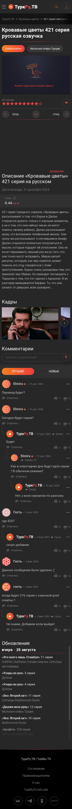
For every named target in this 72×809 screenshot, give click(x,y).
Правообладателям (36, 775)
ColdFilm (7, 662)
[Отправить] (66, 357)
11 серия (21, 698)
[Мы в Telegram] (30, 800)
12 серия (22, 709)
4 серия (18, 687)
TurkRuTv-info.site (36, 789)
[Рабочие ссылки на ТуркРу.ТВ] (54, 800)
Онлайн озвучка (37, 662)
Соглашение (36, 768)
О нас (36, 782)
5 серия (18, 675)
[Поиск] (56, 6)
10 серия (21, 720)
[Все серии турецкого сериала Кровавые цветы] (36, 114)
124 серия (17, 732)
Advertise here (57, 171)
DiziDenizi (20, 662)
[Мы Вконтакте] (18, 800)
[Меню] (4, 7)
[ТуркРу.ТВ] (22, 7)
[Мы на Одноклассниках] (42, 800)
